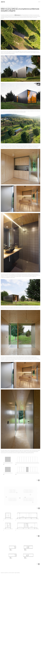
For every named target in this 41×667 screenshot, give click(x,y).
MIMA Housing (17, 15)
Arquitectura (3, 7)
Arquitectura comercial (8, 572)
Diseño (13, 572)
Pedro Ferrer (16, 7)
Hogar (15, 572)
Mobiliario (18, 572)
